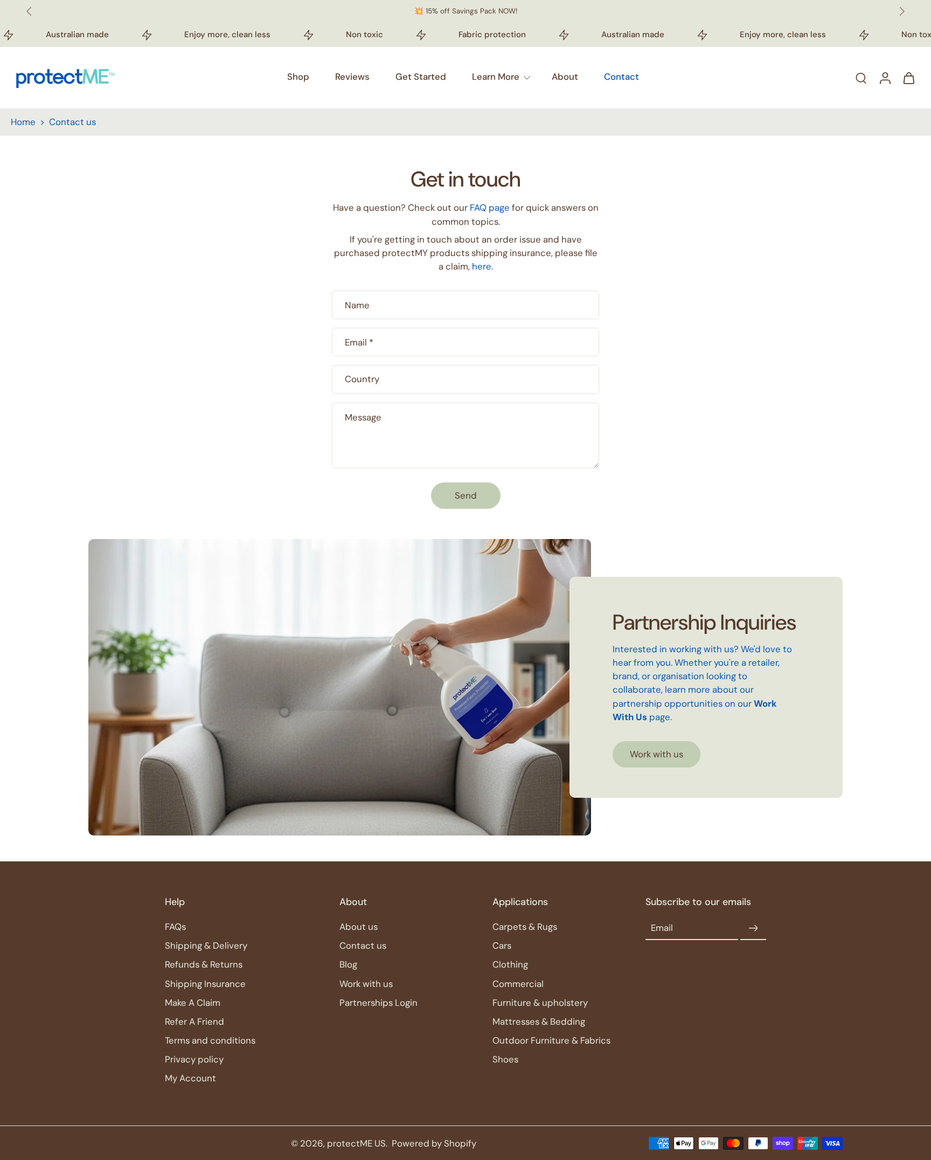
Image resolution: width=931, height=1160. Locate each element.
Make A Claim (192, 1003)
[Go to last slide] (29, 11)
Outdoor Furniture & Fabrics (551, 1040)
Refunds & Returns (203, 965)
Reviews (352, 76)
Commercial (518, 984)
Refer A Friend (194, 1021)
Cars (501, 946)
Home (23, 122)
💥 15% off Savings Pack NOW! (465, 11)
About (565, 76)
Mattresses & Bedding (538, 1021)
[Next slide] (902, 11)
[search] (861, 77)
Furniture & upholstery (540, 1003)
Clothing (510, 965)
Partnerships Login (378, 1003)
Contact (621, 76)
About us (358, 927)
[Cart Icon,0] (908, 77)
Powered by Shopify (434, 1143)
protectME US (356, 1143)
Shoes (505, 1059)
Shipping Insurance (205, 984)
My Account (190, 1078)
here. (482, 266)
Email (359, 342)
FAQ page (490, 207)
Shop (298, 76)
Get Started (420, 76)
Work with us (366, 984)
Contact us (362, 946)
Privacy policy (194, 1059)
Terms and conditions (210, 1040)
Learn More (495, 76)
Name (357, 304)
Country (362, 379)
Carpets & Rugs (524, 927)
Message (363, 417)
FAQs (175, 927)
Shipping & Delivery (206, 946)
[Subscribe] (753, 928)
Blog (348, 965)
